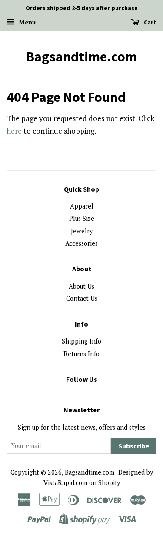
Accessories (81, 243)
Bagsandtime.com (81, 56)
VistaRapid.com (65, 482)
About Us (81, 286)
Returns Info (81, 354)
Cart (149, 22)
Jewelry (82, 231)
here (14, 131)
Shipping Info (81, 341)
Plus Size (81, 218)
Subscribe (133, 445)
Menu (26, 22)
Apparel (81, 206)
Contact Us (81, 298)
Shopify (109, 482)
